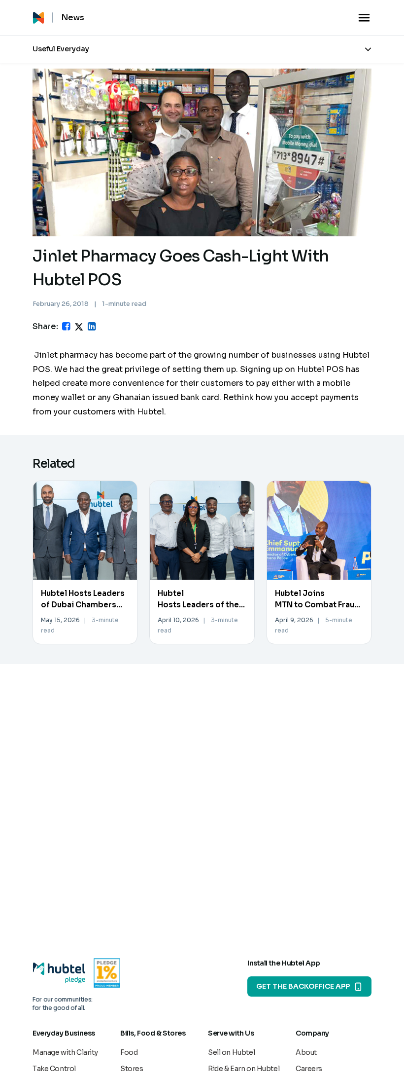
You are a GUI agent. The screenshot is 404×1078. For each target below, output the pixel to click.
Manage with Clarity (65, 1052)
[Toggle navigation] (364, 17)
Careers (309, 1068)
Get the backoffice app (303, 986)
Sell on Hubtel (231, 1052)
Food (128, 1052)
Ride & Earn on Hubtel (243, 1068)
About (306, 1052)
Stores (131, 1068)
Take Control (54, 1068)
